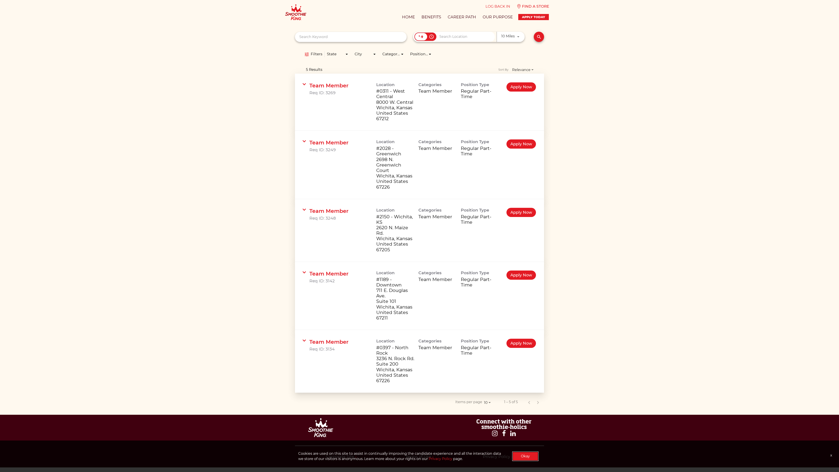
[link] (419, 102)
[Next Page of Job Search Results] (538, 402)
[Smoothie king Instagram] (495, 433)
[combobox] (350, 37)
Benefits (431, 17)
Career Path (462, 17)
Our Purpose (498, 17)
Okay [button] (525, 456)
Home (408, 17)
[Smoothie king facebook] (504, 433)
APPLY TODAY (533, 17)
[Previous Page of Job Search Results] (529, 402)
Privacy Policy (440, 459)
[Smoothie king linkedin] (513, 433)
